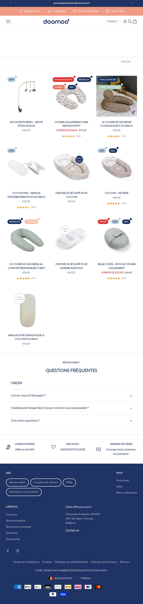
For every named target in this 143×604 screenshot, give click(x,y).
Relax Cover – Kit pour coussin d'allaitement (117, 266)
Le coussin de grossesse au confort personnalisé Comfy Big (26, 266)
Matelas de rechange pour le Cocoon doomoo (26, 337)
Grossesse (122, 480)
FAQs (69, 482)
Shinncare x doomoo (18, 527)
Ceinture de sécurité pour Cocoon (71, 194)
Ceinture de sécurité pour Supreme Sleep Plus (71, 266)
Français (112, 21)
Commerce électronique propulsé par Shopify (83, 570)
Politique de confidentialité (71, 562)
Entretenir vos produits (23, 492)
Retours (125, 562)
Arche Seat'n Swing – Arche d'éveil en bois (26, 124)
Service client (17, 482)
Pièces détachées (126, 493)
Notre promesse (15, 520)
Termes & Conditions (26, 562)
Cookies (47, 562)
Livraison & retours (46, 482)
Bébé (119, 486)
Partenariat (13, 539)
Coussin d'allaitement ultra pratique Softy (71, 124)
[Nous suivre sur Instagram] (17, 551)
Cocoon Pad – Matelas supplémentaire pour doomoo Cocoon (26, 195)
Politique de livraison (104, 562)
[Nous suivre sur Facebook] (8, 551)
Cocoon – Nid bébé (116, 193)
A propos (11, 514)
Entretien (12, 533)
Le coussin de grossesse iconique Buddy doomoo (117, 124)
